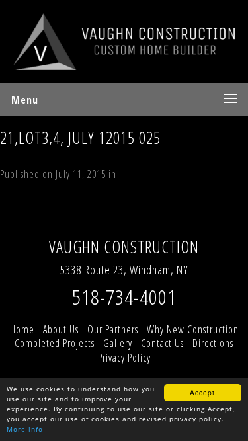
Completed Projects (55, 343)
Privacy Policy (124, 357)
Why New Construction (193, 329)
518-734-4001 (124, 296)
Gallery (117, 343)
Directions (212, 343)
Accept (202, 392)
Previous (24, 223)
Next (66, 223)
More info (25, 429)
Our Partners (112, 329)
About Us (61, 329)
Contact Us (162, 343)
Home (22, 329)
